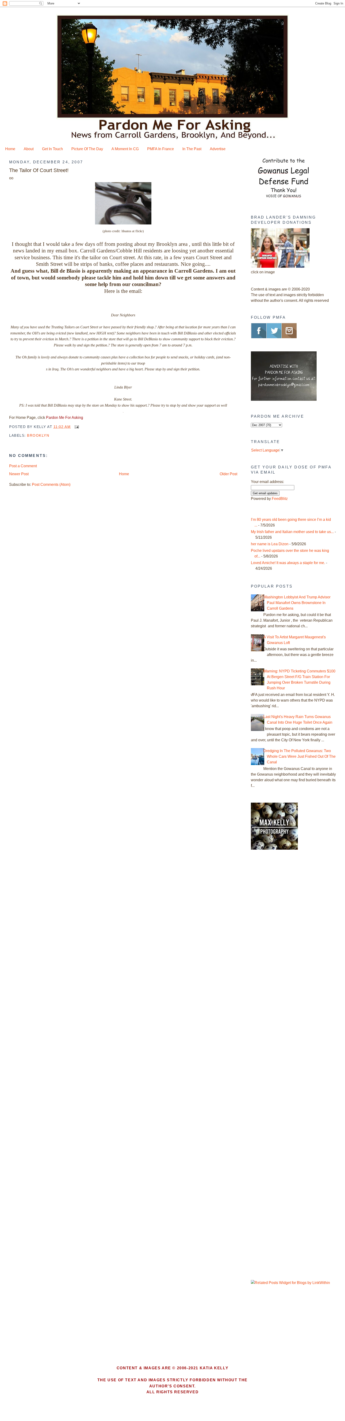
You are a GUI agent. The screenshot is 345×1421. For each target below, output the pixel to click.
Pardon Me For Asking (64, 418)
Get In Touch (52, 149)
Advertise (218, 149)
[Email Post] (76, 427)
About (29, 149)
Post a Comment (23, 466)
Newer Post (19, 474)
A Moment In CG (125, 149)
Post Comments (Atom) (51, 485)
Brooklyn (38, 435)
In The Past (191, 149)
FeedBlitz (280, 499)
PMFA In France (160, 149)
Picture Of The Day (87, 149)
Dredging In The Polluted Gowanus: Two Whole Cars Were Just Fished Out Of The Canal (299, 756)
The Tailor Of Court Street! (39, 170)
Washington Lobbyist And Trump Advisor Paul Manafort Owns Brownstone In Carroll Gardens (296, 602)
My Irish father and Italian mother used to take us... (292, 532)
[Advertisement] (280, 933)
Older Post (228, 474)
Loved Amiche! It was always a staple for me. (288, 563)
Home (10, 149)
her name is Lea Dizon (269, 544)
